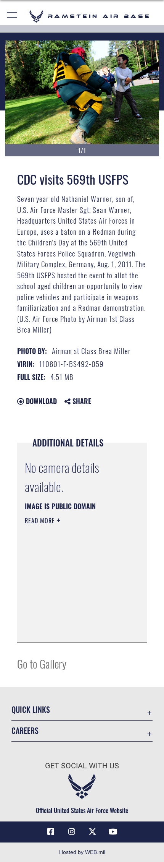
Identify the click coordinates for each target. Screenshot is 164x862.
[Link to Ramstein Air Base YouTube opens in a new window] (113, 832)
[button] (12, 16)
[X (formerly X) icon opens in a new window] (92, 832)
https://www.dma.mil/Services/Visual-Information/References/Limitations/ (71, 617)
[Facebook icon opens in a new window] (50, 832)
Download (40, 401)
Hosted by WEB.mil (82, 852)
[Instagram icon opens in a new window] (71, 832)
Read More (41, 520)
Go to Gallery (41, 663)
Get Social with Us (82, 765)
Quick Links (30, 709)
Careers (25, 730)
